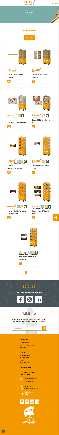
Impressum (30, 433)
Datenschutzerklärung (30, 430)
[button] (3, 431)
